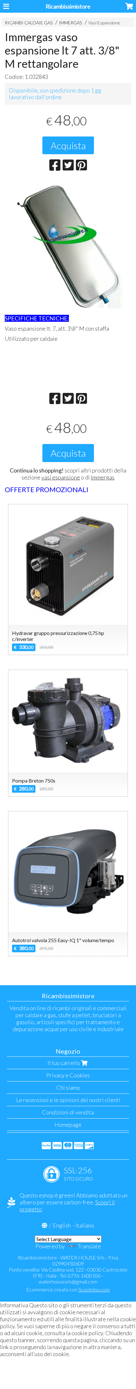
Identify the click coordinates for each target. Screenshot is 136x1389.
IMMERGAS (70, 22)
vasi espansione (60, 477)
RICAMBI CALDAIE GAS (29, 22)
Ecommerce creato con (68, 1289)
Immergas (102, 477)
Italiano (85, 1225)
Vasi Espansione (104, 22)
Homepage (68, 1124)
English (62, 1225)
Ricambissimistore (68, 6)
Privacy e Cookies (68, 1075)
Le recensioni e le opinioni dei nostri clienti (68, 1099)
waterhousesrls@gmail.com (68, 1281)
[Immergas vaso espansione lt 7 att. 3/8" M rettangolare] (68, 245)
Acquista (68, 145)
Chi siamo (68, 1087)
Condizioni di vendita (68, 1112)
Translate (89, 1246)
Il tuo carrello (64, 1062)
